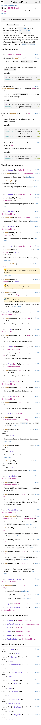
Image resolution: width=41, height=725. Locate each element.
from (7, 318)
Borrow (14, 657)
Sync (9, 631)
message (12, 113)
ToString (15, 699)
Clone (10, 170)
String (16, 381)
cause (7, 279)
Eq (8, 604)
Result (22, 200)
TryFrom (17, 707)
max (6, 429)
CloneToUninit (17, 672)
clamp (7, 461)
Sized (12, 435)
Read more (30, 177)
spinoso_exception (7, 6)
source (8, 250)
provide (8, 292)
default (8, 218)
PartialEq (12, 476)
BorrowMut (15, 665)
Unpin (9, 635)
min (6, 445)
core (16, 6)
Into (16, 684)
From (10, 312)
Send (9, 628)
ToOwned (14, 691)
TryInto (17, 715)
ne (6, 494)
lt (6, 528)
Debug (10, 194)
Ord (9, 414)
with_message (8, 89)
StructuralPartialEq (17, 607)
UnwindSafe (12, 639)
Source (3, 14)
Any (12, 649)
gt (6, 551)
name (17, 143)
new (16, 58)
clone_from (10, 181)
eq (6, 482)
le (6, 540)
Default (11, 211)
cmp (6, 417)
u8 (29, 113)
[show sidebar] (2, 2)
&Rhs (23, 494)
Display (11, 226)
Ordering (24, 420)
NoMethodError (19, 2)
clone (7, 174)
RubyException (14, 579)
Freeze (10, 620)
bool (22, 484)
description (10, 264)
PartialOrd (13, 510)
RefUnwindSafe (13, 624)
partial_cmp (10, 516)
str (33, 89)
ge (6, 563)
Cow (14, 347)
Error (10, 246)
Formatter (6, 200)
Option (5, 252)
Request (19, 295)
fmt (6, 198)
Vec (14, 396)
